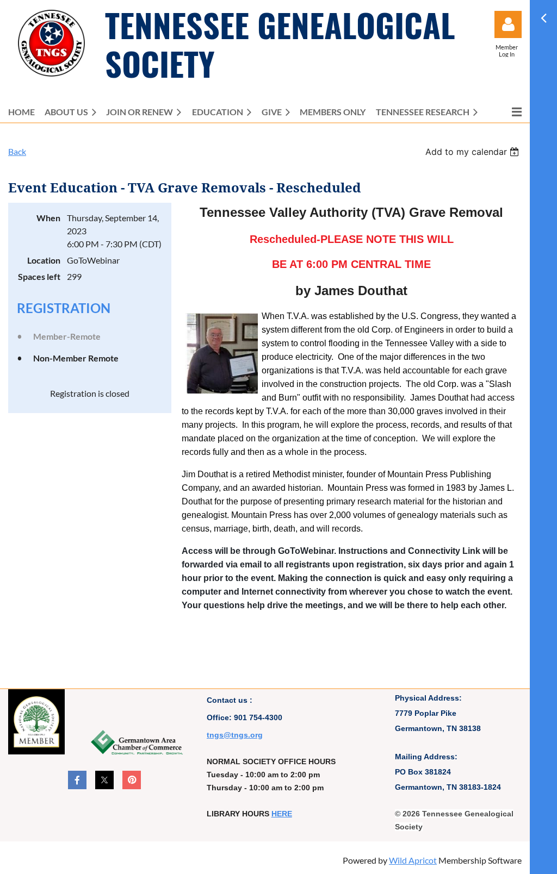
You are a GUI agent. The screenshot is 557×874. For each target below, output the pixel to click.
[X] (104, 780)
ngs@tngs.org (236, 735)
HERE (281, 813)
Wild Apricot (413, 860)
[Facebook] (77, 780)
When (48, 218)
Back (17, 151)
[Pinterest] (131, 780)
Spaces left (39, 276)
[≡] (505, 111)
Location (43, 260)
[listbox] (473, 151)
